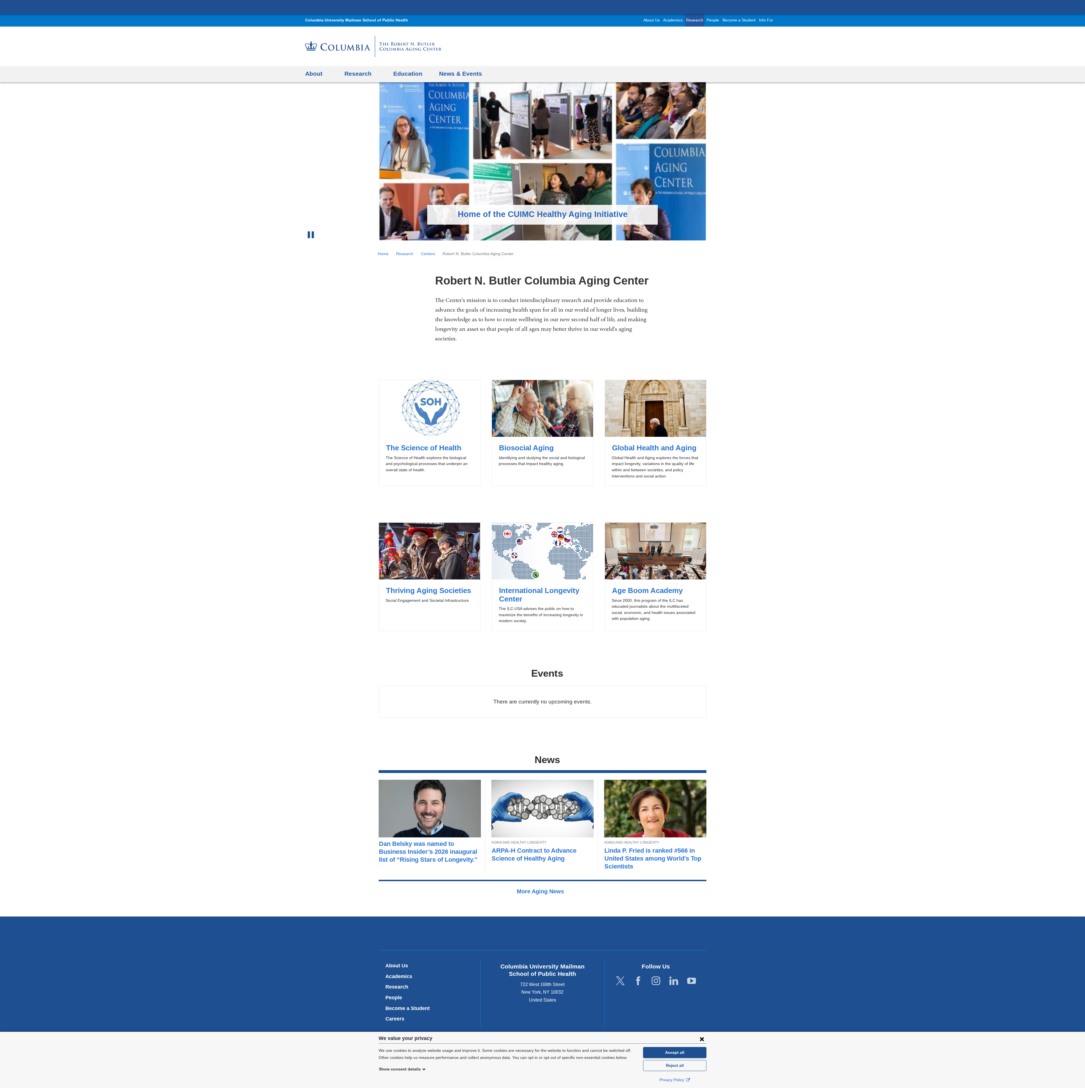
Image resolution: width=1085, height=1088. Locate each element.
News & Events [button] (460, 73)
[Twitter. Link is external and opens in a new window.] (620, 980)
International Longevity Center (542, 577)
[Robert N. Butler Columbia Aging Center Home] (373, 46)
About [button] (313, 73)
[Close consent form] (701, 1038)
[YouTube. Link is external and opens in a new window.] (691, 980)
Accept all (674, 1052)
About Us (651, 20)
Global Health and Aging (655, 433)
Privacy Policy (672, 1080)
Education (407, 73)
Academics (673, 20)
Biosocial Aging (542, 433)
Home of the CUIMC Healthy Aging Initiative (543, 214)
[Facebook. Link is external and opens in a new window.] (638, 980)
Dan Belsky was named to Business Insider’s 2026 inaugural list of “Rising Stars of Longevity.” (428, 851)
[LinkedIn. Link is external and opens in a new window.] (673, 980)
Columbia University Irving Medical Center (542, 6)
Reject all (675, 1065)
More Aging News (541, 891)
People (713, 20)
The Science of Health (429, 433)
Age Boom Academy (655, 577)
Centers (428, 253)
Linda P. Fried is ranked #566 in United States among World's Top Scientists (652, 858)
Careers (394, 1019)
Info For (766, 20)
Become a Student (739, 20)
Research (694, 20)
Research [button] (358, 73)
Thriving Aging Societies (429, 577)
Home (383, 253)
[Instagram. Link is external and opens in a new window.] (656, 980)
